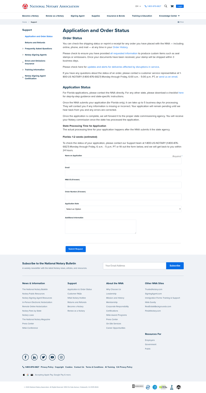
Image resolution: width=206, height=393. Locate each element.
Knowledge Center (168, 16)
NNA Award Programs (116, 315)
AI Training (110, 367)
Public (148, 348)
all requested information (123, 53)
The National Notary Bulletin (35, 289)
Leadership (111, 293)
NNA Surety (150, 302)
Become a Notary (30, 16)
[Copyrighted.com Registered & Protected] (138, 386)
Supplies (96, 16)
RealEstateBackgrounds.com (158, 306)
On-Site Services (113, 323)
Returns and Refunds (35, 42)
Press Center (28, 323)
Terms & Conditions (94, 367)
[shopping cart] (171, 6)
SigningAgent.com (153, 293)
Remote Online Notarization (34, 306)
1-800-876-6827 (154, 6)
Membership (112, 302)
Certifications (112, 311)
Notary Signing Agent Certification (35, 77)
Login (180, 6)
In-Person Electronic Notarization (37, 302)
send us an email (168, 76)
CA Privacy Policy (124, 367)
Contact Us (79, 367)
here (181, 92)
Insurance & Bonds (116, 16)
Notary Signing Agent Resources (37, 298)
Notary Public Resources (33, 293)
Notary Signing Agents (36, 55)
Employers (150, 340)
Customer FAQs (75, 293)
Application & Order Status (80, 289)
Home (24, 22)
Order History (120, 47)
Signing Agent (78, 16)
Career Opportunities (115, 328)
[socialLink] (26, 357)
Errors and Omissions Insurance (35, 62)
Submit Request (76, 249)
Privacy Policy (47, 367)
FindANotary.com (153, 311)
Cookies (69, 367)
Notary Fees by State (31, 311)
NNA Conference (30, 328)
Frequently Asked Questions (38, 48)
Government (150, 344)
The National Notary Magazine (36, 319)
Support (34, 22)
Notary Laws (28, 315)
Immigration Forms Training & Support (162, 298)
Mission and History (115, 298)
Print (182, 22)
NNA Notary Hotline (77, 298)
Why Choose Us (113, 289)
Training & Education (142, 16)
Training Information (35, 69)
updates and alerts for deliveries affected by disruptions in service (123, 66)
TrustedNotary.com (153, 289)
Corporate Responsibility (117, 306)
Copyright (59, 367)
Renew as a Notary (55, 16)
